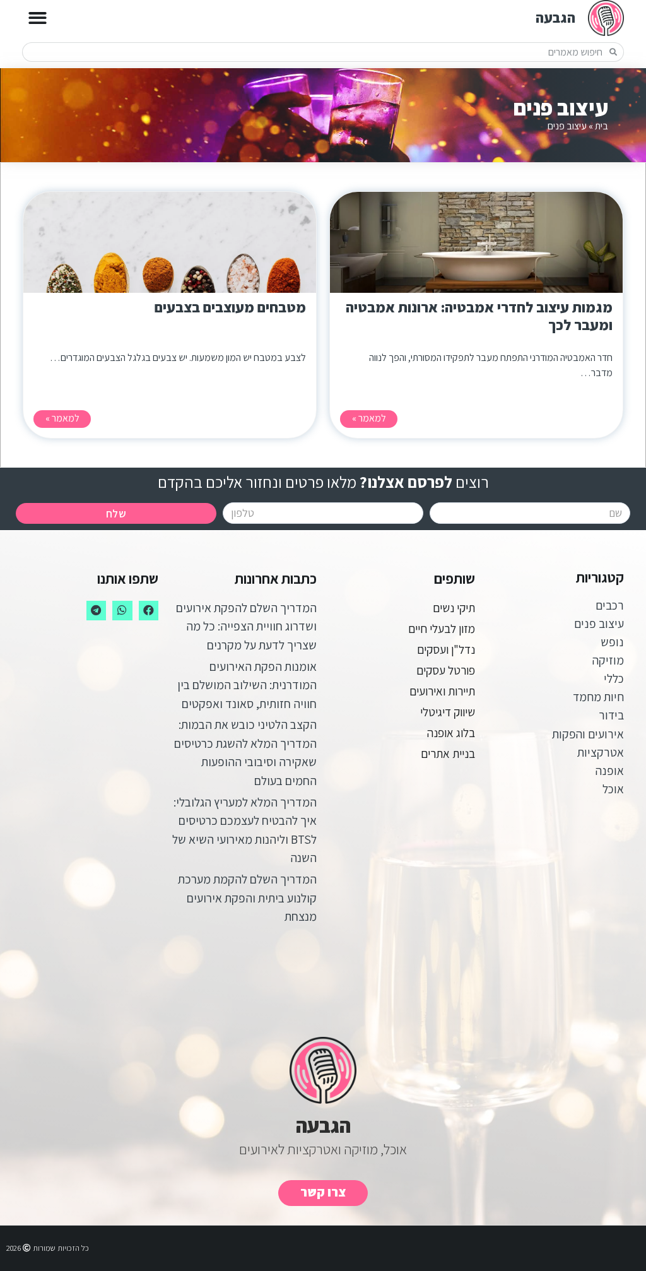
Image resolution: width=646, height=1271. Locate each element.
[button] (37, 18)
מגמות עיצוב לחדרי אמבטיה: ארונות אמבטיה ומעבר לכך (479, 315)
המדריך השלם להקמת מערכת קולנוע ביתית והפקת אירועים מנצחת (247, 898)
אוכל (613, 789)
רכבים (610, 605)
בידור (611, 715)
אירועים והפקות (588, 734)
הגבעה (555, 17)
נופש (612, 642)
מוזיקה (608, 660)
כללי (614, 678)
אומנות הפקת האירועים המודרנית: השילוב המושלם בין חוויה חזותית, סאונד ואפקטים (247, 685)
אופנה (610, 770)
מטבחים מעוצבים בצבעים (230, 307)
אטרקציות (600, 752)
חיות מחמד (598, 697)
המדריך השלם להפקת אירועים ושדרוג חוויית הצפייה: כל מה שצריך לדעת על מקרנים (246, 626)
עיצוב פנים (599, 623)
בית (601, 126)
